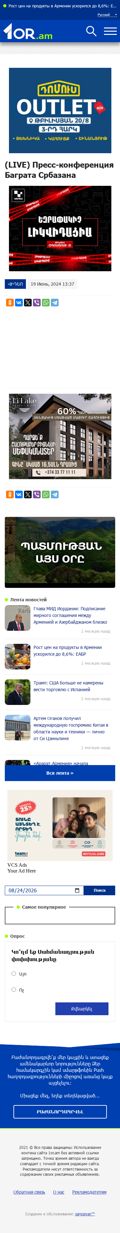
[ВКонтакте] (19, 302)
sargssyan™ (85, 1214)
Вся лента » (60, 773)
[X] (28, 302)
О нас (58, 1192)
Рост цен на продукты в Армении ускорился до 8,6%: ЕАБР (63, 5)
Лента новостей (28, 599)
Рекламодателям (89, 1192)
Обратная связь (29, 1192)
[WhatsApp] (46, 302)
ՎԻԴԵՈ (15, 284)
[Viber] (37, 302)
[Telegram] (55, 302)
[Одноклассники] (10, 302)
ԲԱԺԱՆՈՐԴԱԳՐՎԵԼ (60, 1111)
